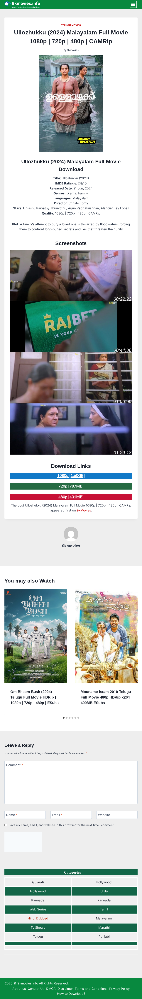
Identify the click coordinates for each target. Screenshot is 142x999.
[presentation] (35, 636)
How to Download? (71, 994)
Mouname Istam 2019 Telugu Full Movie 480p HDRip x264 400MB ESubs (106, 697)
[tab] (64, 718)
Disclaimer (65, 989)
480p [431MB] (71, 497)
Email (57, 815)
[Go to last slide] (10, 652)
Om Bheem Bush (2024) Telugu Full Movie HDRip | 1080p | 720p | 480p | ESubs (34, 697)
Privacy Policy (119, 989)
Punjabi (104, 936)
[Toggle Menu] (133, 4)
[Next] (132, 652)
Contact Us (36, 989)
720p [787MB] (71, 486)
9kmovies (73, 50)
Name (12, 815)
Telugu (38, 936)
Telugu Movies (71, 25)
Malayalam (104, 918)
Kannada (38, 900)
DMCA (51, 989)
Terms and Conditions (91, 989)
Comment (14, 765)
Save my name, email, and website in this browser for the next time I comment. (61, 825)
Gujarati (38, 882)
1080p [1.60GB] (71, 476)
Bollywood (104, 882)
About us (19, 989)
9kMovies (84, 510)
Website (104, 815)
